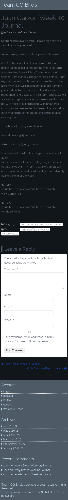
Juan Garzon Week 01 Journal (22, 363)
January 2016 (11, 448)
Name (8, 294)
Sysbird (9, 495)
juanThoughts (41, 229)
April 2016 (9, 435)
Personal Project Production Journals (41, 224)
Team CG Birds (19, 5)
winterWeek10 (10, 233)
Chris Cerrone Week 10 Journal (45, 368)
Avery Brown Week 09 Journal (33, 465)
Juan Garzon (30, 32)
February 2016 (11, 443)
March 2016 (10, 439)
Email (8, 307)
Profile (7, 400)
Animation (26, 229)
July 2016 (8, 426)
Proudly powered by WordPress (20, 492)
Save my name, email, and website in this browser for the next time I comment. (29, 339)
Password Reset (13, 409)
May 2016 (9, 430)
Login (6, 391)
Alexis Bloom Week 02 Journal (33, 474)
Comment (11, 269)
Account (8, 404)
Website (9, 320)
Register (8, 395)
